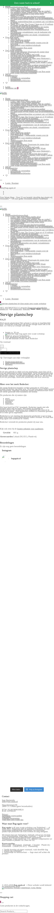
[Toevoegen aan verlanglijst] (2, 346)
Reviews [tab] (8, 364)
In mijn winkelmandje (10, 353)
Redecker (46, 309)
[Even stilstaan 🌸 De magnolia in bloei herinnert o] (27, 602)
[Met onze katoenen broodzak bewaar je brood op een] (27, 732)
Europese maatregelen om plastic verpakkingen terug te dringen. (29, 35)
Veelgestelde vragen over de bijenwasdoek (28, 67)
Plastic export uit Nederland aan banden (26, 28)
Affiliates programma (11, 818)
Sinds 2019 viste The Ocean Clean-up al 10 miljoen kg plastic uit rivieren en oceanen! (31, 25)
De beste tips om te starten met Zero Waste (28, 56)
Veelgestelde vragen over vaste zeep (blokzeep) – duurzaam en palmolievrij (30, 59)
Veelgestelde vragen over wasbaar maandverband (30, 65)
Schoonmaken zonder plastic (22, 57)
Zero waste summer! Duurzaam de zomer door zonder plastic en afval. (29, 52)
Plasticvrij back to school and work (24, 54)
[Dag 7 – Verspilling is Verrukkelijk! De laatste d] (27, 473)
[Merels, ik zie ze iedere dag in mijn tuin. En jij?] (27, 699)
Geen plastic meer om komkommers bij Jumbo (29, 27)
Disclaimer (6, 817)
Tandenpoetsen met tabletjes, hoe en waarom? (29, 66)
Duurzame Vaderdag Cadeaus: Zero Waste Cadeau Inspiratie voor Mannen (31, 63)
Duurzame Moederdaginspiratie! (23, 70)
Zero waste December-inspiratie (23, 73)
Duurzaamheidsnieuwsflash (16, 7)
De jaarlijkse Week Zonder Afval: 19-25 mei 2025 (31, 12)
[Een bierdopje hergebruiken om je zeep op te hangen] (27, 780)
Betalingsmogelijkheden (20, 81)
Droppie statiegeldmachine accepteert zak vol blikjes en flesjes (32, 22)
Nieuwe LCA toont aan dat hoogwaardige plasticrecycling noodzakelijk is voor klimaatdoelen (31, 17)
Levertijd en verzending (20, 78)
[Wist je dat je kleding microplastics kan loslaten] (27, 752)
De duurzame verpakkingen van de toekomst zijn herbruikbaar (30, 33)
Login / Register (12, 183)
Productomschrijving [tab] (13, 362)
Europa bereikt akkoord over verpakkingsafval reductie (29, 30)
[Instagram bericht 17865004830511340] (27, 773)
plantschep (17, 309)
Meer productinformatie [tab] (15, 363)
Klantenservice (11, 75)
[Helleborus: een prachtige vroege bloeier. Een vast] (27, 767)
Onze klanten (15, 49)
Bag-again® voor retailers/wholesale (25, 45)
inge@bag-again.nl (10, 801)
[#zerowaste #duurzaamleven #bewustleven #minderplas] (27, 616)
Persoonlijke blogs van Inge (21, 69)
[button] (15, 357)
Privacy (5, 814)
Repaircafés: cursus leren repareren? (25, 10)
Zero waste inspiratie (13, 50)
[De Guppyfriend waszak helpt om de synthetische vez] (27, 714)
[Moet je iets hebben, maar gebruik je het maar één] (27, 567)
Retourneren (15, 79)
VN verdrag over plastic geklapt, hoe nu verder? (30, 11)
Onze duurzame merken (20, 40)
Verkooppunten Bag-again (21, 48)
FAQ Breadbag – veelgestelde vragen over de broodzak (29, 43)
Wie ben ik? (15, 39)
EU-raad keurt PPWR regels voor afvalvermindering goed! (32, 19)
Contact (13, 77)
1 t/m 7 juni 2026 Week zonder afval (25, 8)
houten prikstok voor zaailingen (30, 429)
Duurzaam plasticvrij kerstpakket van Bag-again (30, 71)
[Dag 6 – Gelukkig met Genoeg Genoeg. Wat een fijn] (27, 491)
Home (7, 98)
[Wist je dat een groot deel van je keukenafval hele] (27, 664)
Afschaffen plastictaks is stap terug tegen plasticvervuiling (27, 14)
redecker (26, 309)
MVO (12, 46)
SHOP (8, 74)
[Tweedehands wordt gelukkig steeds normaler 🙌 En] (27, 583)
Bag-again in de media (19, 41)
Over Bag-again (11, 37)
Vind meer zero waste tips (12, 820)
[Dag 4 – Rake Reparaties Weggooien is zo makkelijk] (27, 529)
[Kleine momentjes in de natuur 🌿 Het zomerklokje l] (27, 683)
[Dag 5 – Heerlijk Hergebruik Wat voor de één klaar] (27, 511)
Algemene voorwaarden (12, 816)
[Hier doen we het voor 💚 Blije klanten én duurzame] (27, 629)
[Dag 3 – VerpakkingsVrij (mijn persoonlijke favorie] (27, 547)
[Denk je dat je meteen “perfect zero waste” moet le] (27, 646)
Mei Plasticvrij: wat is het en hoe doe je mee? (29, 61)
